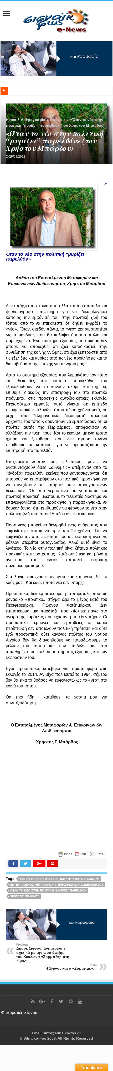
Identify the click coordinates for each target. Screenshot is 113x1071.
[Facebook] (52, 1001)
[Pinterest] (70, 1001)
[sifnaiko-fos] (56, 20)
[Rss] (33, 1001)
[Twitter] (61, 1001)
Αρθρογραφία (33, 119)
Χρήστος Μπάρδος (24, 896)
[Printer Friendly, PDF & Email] (81, 854)
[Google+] (42, 1001)
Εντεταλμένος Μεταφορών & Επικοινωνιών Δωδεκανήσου (56, 884)
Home (11, 119)
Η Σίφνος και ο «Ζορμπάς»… (71, 966)
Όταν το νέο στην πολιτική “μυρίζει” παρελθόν (48, 890)
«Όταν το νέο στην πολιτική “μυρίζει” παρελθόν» (59, 878)
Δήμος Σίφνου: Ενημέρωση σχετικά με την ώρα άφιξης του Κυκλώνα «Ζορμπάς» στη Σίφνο (42, 953)
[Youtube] (80, 1001)
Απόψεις (57, 119)
